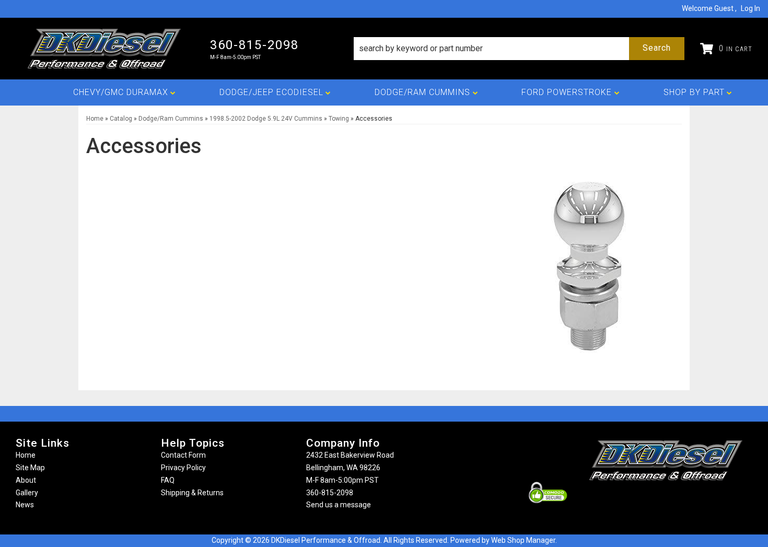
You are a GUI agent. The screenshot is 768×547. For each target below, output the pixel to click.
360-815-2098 (329, 492)
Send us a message (338, 505)
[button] (519, 48)
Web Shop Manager (523, 540)
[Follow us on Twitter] (677, 500)
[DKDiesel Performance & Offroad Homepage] (105, 49)
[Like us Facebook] (648, 500)
